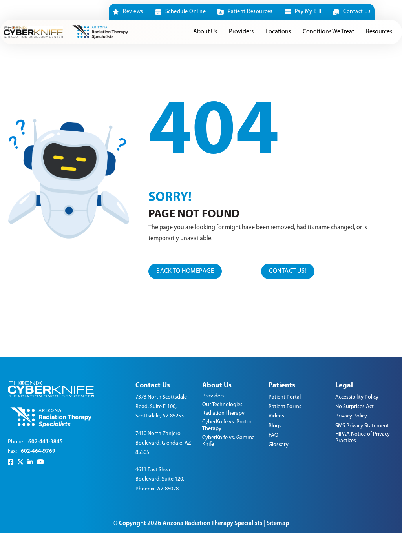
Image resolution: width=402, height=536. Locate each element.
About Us (205, 32)
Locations (278, 32)
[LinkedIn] (30, 462)
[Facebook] (10, 462)
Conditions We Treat (328, 32)
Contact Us (357, 12)
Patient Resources (250, 12)
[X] (20, 462)
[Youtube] (40, 462)
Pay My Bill (308, 12)
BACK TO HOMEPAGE (185, 271)
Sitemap (278, 523)
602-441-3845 (45, 442)
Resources (379, 32)
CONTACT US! (288, 271)
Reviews (133, 12)
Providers (241, 32)
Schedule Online (185, 12)
